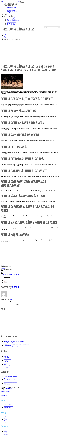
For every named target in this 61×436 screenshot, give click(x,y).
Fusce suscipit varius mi (9, 379)
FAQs (5, 420)
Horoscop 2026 (7, 404)
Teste (5, 383)
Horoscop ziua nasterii (12, 11)
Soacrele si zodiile (8, 345)
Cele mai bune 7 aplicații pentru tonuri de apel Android (16, 344)
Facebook (6, 430)
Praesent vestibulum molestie (10, 382)
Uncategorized (7, 384)
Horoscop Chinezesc (11, 7)
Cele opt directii (10, 23)
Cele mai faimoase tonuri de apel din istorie (14, 341)
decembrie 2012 (7, 365)
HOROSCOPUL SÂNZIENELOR (10, 274)
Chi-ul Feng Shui (11, 24)
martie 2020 (6, 356)
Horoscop (6, 380)
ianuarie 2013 (7, 364)
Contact (5, 422)
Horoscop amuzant (11, 8)
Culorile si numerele (11, 19)
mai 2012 (6, 367)
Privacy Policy (8, 388)
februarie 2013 (7, 363)
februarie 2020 (7, 357)
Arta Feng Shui (9, 16)
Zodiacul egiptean (11, 10)
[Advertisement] (30, 51)
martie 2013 (6, 361)
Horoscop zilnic (9, 6)
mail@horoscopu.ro (5, 391)
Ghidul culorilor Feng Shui (13, 20)
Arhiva (5, 419)
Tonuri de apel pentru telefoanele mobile (13, 342)
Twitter (5, 431)
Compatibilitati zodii (11, 4)
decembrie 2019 (7, 359)
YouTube (6, 434)
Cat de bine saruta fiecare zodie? (11, 346)
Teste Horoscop (10, 12)
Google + (6, 432)
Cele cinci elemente (11, 22)
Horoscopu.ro (4, 395)
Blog (5, 14)
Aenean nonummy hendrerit (10, 376)
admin (3, 268)
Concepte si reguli (11, 18)
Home (22, 2)
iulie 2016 (6, 360)
